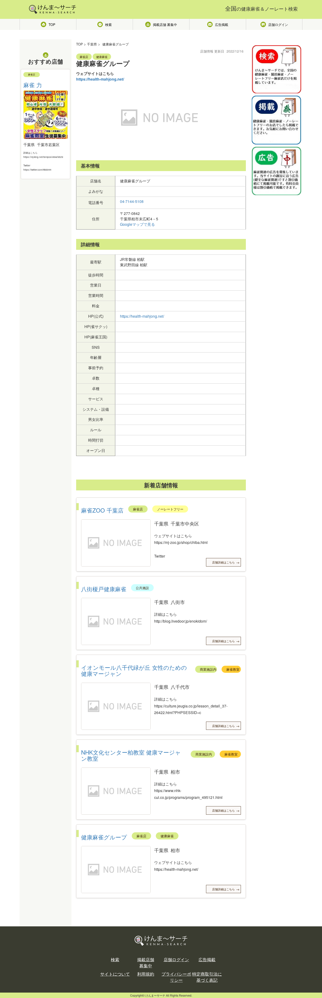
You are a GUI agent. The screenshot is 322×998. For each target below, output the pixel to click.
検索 (108, 24)
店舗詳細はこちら (223, 562)
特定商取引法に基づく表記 (207, 977)
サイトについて (115, 974)
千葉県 (92, 44)
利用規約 (145, 974)
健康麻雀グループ (104, 837)
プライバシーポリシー (176, 977)
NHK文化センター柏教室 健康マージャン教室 (131, 755)
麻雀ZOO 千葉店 (102, 510)
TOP (52, 24)
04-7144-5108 (132, 201)
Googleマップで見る (137, 224)
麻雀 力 (32, 85)
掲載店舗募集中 (145, 963)
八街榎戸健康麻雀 (103, 589)
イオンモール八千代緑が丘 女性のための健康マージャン (134, 670)
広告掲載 (221, 24)
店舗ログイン (278, 24)
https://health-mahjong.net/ (100, 79)
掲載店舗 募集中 (165, 24)
